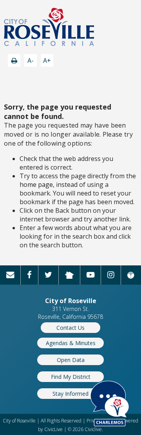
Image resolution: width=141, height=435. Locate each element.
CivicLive (53, 429)
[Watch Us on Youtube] (90, 275)
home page (36, 184)
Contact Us (70, 327)
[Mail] (10, 275)
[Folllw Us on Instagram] (111, 275)
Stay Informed (70, 393)
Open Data (71, 360)
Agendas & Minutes (71, 343)
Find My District (70, 376)
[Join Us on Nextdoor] (69, 275)
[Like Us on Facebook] (29, 275)
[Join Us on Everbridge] (131, 275)
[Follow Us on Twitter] (48, 275)
